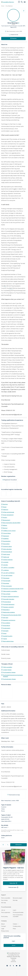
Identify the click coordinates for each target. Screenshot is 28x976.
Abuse (4, 507)
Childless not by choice (9, 530)
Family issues (6, 554)
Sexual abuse (6, 625)
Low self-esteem (7, 575)
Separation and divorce (9, 620)
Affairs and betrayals (8, 512)
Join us (3, 910)
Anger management (8, 515)
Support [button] (3, 895)
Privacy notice (5, 931)
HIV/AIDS (5, 562)
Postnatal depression (8, 604)
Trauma (5, 638)
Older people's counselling (10, 591)
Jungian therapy (7, 669)
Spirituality (6, 630)
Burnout (5, 528)
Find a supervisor (5, 912)
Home (2, 6)
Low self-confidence (8, 573)
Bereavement (6, 520)
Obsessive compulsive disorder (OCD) (13, 588)
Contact (3, 926)
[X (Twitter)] (13, 966)
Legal (2, 928)
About (3, 924)
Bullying (5, 525)
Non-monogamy (7, 586)
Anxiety (5, 517)
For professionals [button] (6, 907)
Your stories (4, 900)
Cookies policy (17, 926)
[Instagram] (10, 966)
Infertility (5, 565)
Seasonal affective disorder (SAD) (12, 615)
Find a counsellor (5, 898)
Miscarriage (6, 583)
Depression (6, 536)
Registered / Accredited (9, 480)
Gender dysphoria (7, 559)
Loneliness (6, 570)
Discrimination (7, 541)
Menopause (6, 578)
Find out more (13, 887)
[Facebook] (7, 966)
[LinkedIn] (19, 966)
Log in (14, 910)
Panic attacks (6, 594)
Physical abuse (7, 602)
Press (14, 928)
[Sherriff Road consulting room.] (7, 693)
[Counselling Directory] (8, 2)
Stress (4, 633)
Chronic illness (7, 533)
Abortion (5, 504)
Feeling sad (6, 557)
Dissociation (6, 544)
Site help (15, 900)
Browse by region (17, 898)
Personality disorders (8, 599)
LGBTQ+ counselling (8, 567)
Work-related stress (8, 641)
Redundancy (6, 609)
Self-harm (5, 617)
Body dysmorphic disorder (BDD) (11, 522)
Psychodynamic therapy (9, 679)
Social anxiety (6, 628)
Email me (13, 38)
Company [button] (4, 921)
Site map (3, 902)
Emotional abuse (7, 551)
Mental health (6, 580)
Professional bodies (18, 912)
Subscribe (13, 883)
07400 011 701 (13, 35)
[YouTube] (16, 966)
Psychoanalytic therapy (9, 672)
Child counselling (7, 667)
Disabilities (6, 538)
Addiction (5, 509)
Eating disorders (7, 549)
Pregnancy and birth (8, 607)
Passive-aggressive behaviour (11, 596)
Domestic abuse (7, 546)
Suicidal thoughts (7, 636)
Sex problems (6, 623)
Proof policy (4, 916)
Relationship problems (9, 612)
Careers (16, 924)
